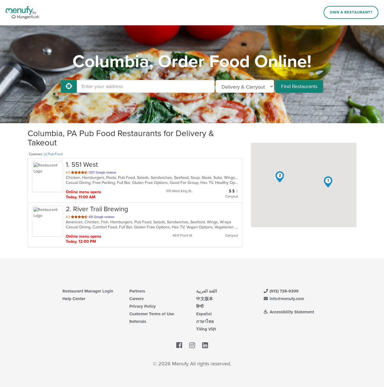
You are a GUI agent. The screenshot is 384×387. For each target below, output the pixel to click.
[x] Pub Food (53, 154)
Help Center (73, 298)
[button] (328, 182)
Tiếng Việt (206, 329)
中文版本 (204, 298)
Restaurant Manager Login (87, 291)
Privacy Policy (142, 306)
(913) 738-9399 (283, 291)
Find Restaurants (299, 86)
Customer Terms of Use (151, 313)
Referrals (137, 321)
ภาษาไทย (205, 321)
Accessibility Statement (291, 311)
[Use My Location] (69, 86)
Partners (137, 291)
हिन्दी (200, 306)
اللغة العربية (206, 291)
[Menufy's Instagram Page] (192, 345)
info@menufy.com (286, 298)
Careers (136, 298)
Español (204, 313)
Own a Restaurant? (351, 12)
